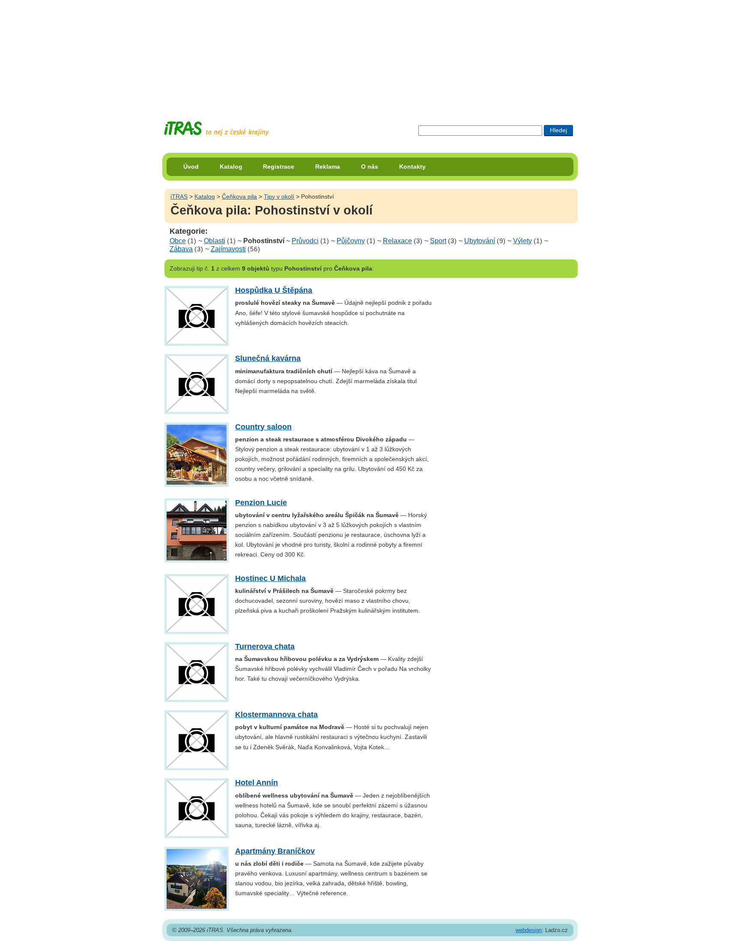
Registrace (278, 166)
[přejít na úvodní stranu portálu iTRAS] (216, 128)
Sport (438, 240)
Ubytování (479, 240)
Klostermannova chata (276, 714)
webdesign (529, 930)
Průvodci (305, 240)
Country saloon (263, 427)
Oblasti (214, 240)
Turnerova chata (265, 646)
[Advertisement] (370, 53)
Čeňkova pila (239, 196)
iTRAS (179, 196)
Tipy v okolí (279, 196)
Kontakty (412, 166)
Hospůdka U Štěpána (273, 290)
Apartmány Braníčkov (275, 851)
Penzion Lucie (261, 502)
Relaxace (397, 240)
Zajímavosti (228, 249)
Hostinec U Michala (270, 578)
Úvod (191, 166)
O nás (369, 166)
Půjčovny (351, 240)
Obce (178, 240)
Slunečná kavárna (268, 358)
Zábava (181, 249)
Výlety (522, 240)
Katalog (231, 166)
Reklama (327, 166)
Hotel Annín (256, 782)
